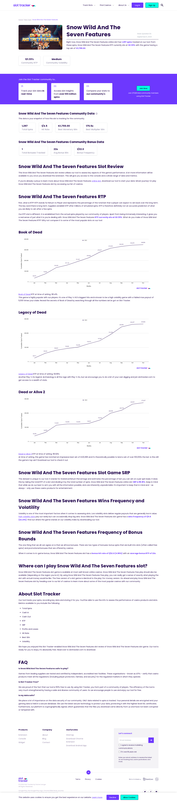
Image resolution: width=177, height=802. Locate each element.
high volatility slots (27, 516)
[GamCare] (148, 779)
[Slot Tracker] (47, 5)
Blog (44, 738)
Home (21, 20)
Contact (46, 742)
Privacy (88, 779)
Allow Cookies (129, 797)
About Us (122, 5)
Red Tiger (27, 20)
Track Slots (88, 5)
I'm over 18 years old (129, 752)
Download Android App (76, 745)
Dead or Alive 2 (25, 454)
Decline (112, 797)
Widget (22, 742)
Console (22, 738)
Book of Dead (25, 294)
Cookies (98, 779)
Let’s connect (125, 733)
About (45, 735)
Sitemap (70, 735)
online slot (96, 181)
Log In (137, 5)
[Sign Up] (151, 740)
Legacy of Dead (26, 374)
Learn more (97, 797)
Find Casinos (105, 5)
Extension (23, 735)
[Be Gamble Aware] (135, 779)
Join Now (143, 88)
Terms (77, 779)
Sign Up (152, 5)
